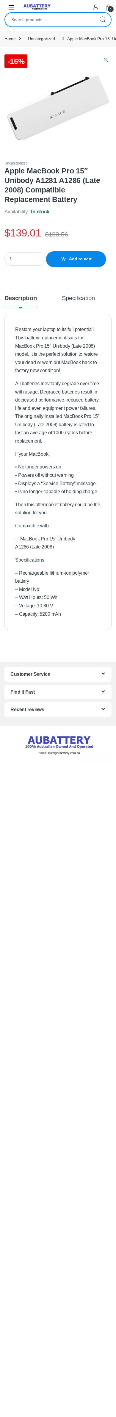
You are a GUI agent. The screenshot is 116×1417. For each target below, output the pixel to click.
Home (9, 38)
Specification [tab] (78, 298)
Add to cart (80, 258)
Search (102, 19)
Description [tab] (20, 298)
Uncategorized (41, 38)
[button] (106, 60)
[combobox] (49, 19)
